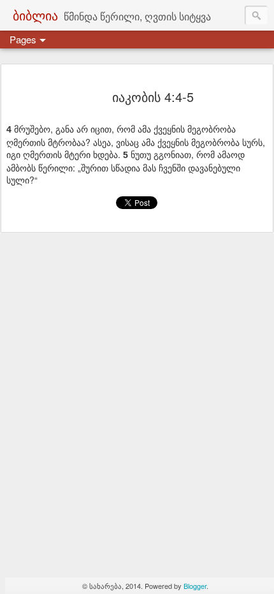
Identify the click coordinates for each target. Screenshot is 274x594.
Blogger (195, 586)
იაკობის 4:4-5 (153, 96)
